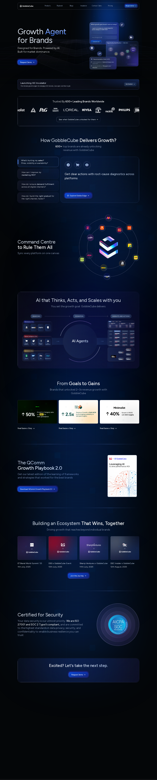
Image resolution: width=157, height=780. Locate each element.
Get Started (129, 84)
